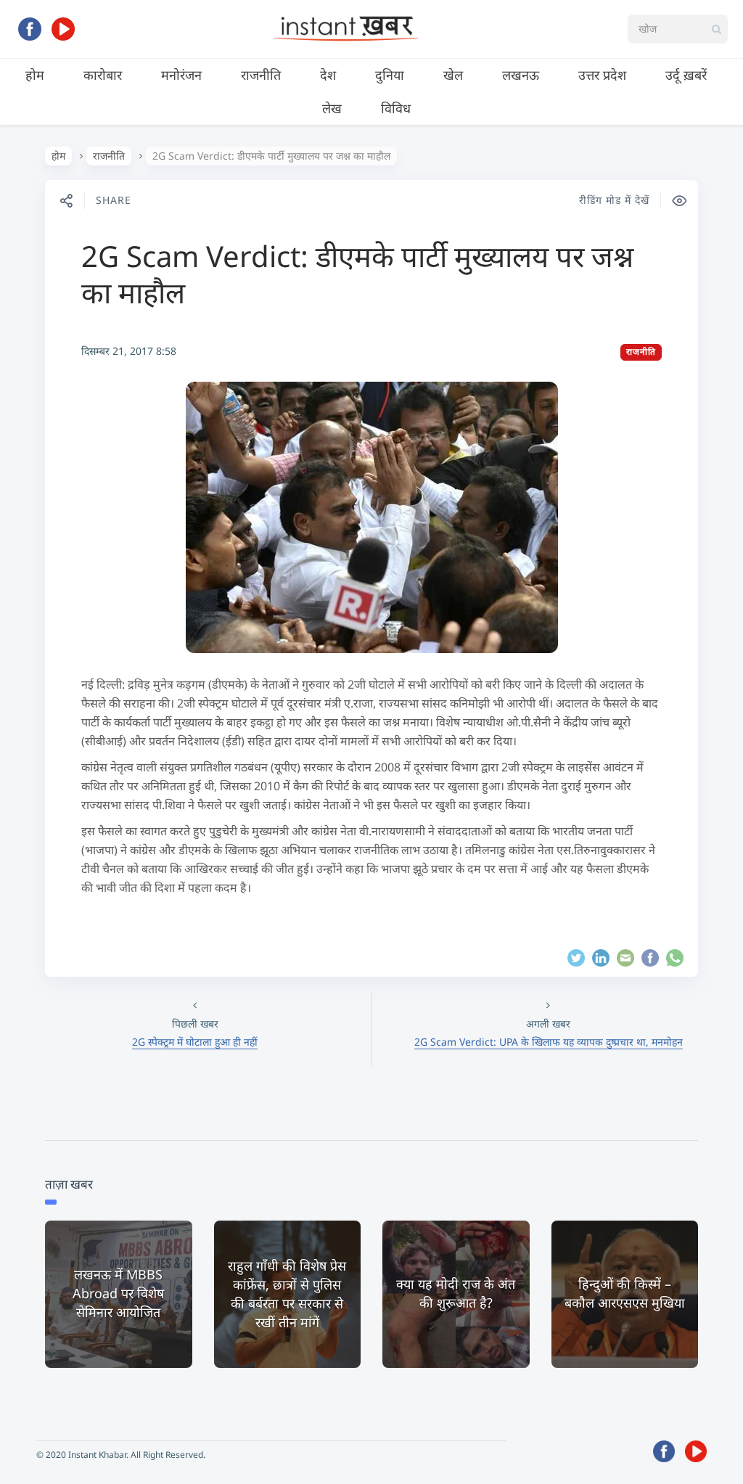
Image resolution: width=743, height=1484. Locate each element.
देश (328, 74)
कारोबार (102, 74)
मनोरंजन (181, 74)
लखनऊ (520, 74)
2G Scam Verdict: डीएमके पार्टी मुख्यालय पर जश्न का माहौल (357, 274)
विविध (396, 108)
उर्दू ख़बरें (686, 74)
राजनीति (261, 74)
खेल (453, 74)
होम (34, 74)
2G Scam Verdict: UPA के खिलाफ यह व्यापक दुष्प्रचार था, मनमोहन (548, 1042)
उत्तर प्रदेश (602, 74)
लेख (332, 108)
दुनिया (389, 74)
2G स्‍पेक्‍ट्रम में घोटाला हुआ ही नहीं (195, 1042)
